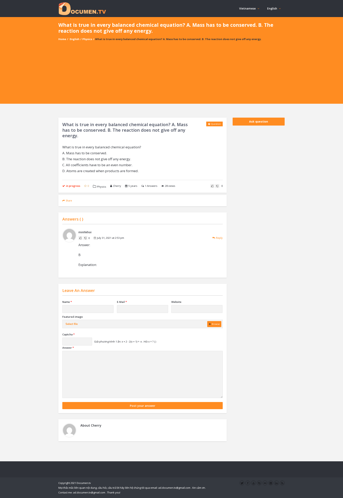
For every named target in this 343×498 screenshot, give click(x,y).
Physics (87, 39)
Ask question (258, 121)
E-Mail (122, 302)
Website (176, 302)
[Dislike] (217, 186)
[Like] (212, 186)
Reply (219, 238)
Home (62, 39)
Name (67, 302)
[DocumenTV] (82, 8)
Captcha (68, 334)
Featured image (72, 317)
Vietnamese (247, 8)
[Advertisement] (171, 76)
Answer (68, 347)
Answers (151, 186)
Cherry (117, 186)
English (272, 8)
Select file (72, 323)
